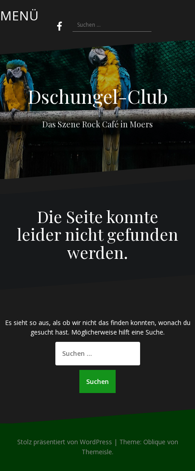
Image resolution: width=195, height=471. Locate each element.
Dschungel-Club (98, 96)
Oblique (154, 441)
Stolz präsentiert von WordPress (64, 441)
